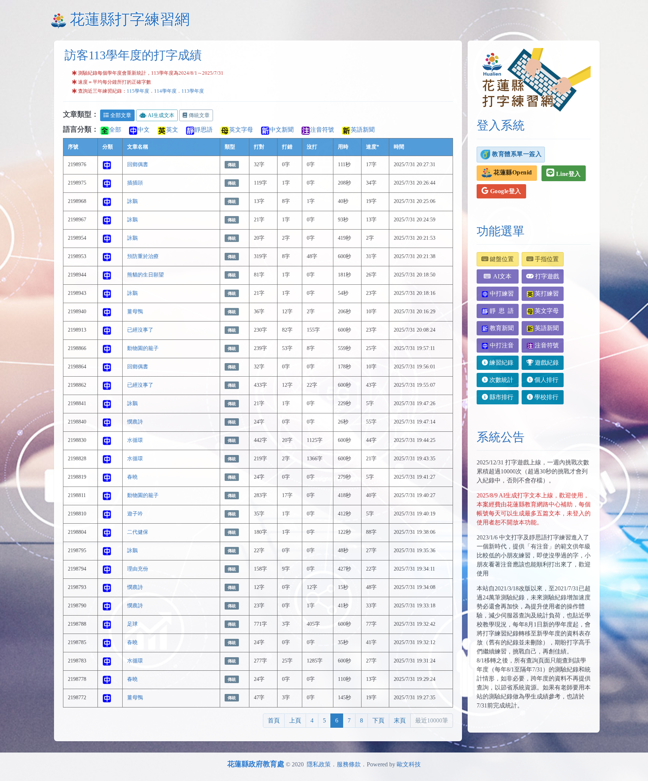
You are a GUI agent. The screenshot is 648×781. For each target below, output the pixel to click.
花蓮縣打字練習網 (130, 19)
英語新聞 (363, 129)
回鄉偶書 (137, 164)
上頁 (295, 720)
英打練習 (546, 293)
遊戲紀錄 (546, 362)
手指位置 (546, 259)
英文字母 (241, 129)
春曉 (132, 477)
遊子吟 (135, 514)
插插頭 (135, 183)
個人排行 (545, 380)
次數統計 (500, 380)
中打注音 (501, 345)
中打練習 (501, 293)
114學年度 (165, 91)
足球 (132, 624)
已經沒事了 (140, 330)
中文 (144, 129)
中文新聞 (282, 129)
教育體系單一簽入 (516, 153)
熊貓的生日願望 (145, 275)
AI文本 (501, 276)
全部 (115, 129)
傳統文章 (199, 115)
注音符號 (322, 129)
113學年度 (193, 91)
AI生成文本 (161, 115)
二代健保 (137, 532)
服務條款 (349, 764)
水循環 (135, 440)
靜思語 (204, 129)
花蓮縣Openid (512, 172)
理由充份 (137, 569)
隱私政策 (319, 764)
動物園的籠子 (143, 348)
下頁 (378, 720)
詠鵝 (132, 201)
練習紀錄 (500, 362)
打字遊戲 (546, 276)
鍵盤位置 (501, 259)
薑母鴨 (135, 311)
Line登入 (567, 174)
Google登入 (504, 191)
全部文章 (120, 115)
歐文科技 (409, 764)
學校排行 (545, 397)
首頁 (274, 720)
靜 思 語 (501, 311)
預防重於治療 (143, 256)
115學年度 (138, 91)
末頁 (400, 720)
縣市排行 (500, 397)
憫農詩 (135, 422)
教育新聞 (501, 328)
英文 (172, 129)
